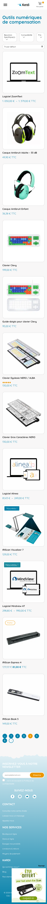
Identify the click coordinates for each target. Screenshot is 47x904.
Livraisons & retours (10, 849)
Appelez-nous (8, 820)
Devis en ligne (8, 839)
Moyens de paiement (11, 854)
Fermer (39, 866)
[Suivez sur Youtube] (27, 796)
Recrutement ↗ (8, 877)
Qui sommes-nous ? (10, 867)
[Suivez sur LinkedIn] (34, 796)
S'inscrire (37, 775)
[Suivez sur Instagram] (20, 796)
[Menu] (5, 5)
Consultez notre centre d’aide (14, 811)
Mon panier (39, 4)
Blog (4, 872)
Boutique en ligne (9, 834)
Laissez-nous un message (13, 816)
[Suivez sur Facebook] (12, 796)
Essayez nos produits (11, 844)
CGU (8, 896)
